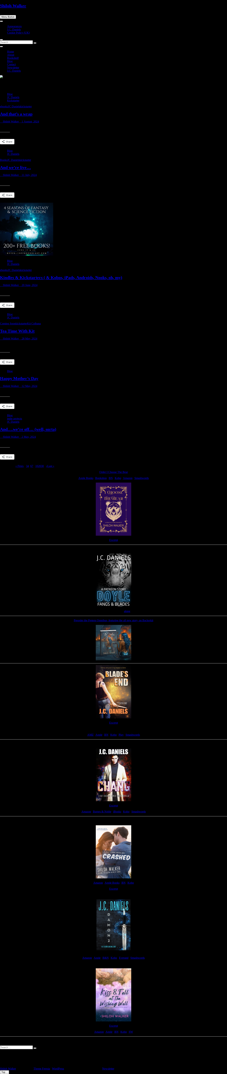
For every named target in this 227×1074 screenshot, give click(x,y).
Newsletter (13, 67)
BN (111, 478)
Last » (50, 466)
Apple (98, 734)
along (127, 611)
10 (36, 466)
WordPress (58, 1068)
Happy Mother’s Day (19, 378)
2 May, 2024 (28, 436)
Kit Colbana (34, 323)
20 (39, 466)
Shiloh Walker (13, 6)
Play (121, 734)
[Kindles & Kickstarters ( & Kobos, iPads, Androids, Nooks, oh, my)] (26, 254)
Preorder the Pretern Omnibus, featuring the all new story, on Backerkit (113, 620)
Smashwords (141, 478)
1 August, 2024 (30, 121)
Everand (123, 957)
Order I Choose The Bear (113, 472)
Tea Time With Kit (17, 331)
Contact (11, 64)
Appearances (14, 26)
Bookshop (101, 478)
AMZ (90, 734)
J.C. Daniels (14, 29)
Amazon (127, 478)
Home (10, 51)
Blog (10, 61)
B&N (106, 957)
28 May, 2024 (29, 338)
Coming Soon (8, 323)
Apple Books (85, 478)
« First (19, 466)
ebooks (4, 106)
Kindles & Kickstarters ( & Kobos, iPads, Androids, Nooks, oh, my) (61, 277)
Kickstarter (13, 100)
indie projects (14, 418)
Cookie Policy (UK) (18, 32)
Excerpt (113, 540)
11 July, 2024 (29, 174)
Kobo (118, 478)
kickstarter (26, 106)
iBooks (117, 811)
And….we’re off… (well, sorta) (28, 429)
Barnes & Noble (102, 811)
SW (131, 1031)
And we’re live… (15, 167)
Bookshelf (13, 57)
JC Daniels (13, 97)
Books (3, 159)
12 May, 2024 (29, 386)
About (10, 54)
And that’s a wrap (16, 114)
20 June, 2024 (29, 285)
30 (42, 466)
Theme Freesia (42, 1068)
